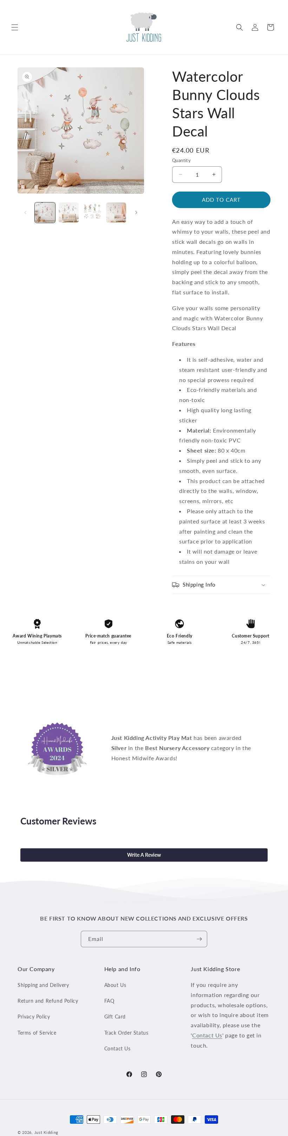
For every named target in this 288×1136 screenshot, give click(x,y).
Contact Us (117, 1048)
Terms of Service (37, 1033)
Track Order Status (126, 1033)
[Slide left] (25, 212)
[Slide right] (136, 212)
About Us (115, 985)
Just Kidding (46, 1132)
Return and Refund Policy (48, 1001)
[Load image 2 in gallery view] (69, 212)
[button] (14, 27)
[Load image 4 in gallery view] (116, 212)
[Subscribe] (199, 939)
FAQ (109, 1001)
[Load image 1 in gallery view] (45, 212)
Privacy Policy (34, 1017)
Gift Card (115, 1017)
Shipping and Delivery (43, 985)
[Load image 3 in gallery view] (92, 212)
